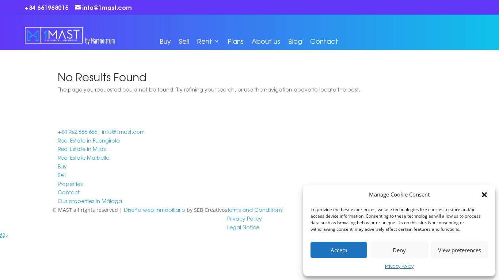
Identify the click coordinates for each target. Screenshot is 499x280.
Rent (204, 41)
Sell (184, 41)
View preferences (459, 250)
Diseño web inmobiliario (154, 209)
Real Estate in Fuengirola (89, 140)
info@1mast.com (123, 131)
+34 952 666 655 (78, 131)
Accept (339, 250)
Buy (165, 41)
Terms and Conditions (254, 209)
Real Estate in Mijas (82, 148)
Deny (399, 250)
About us (266, 41)
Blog (295, 41)
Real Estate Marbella (84, 157)
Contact (324, 41)
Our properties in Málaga (90, 201)
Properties (70, 183)
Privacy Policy (399, 266)
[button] (484, 194)
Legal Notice (243, 227)
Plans (236, 41)
